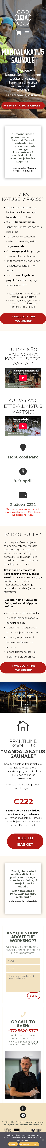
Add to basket (25, 841)
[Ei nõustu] (43, 1140)
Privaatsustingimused (29, 1144)
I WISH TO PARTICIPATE (23, 105)
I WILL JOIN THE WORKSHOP (23, 318)
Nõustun (12, 1144)
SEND (33, 995)
